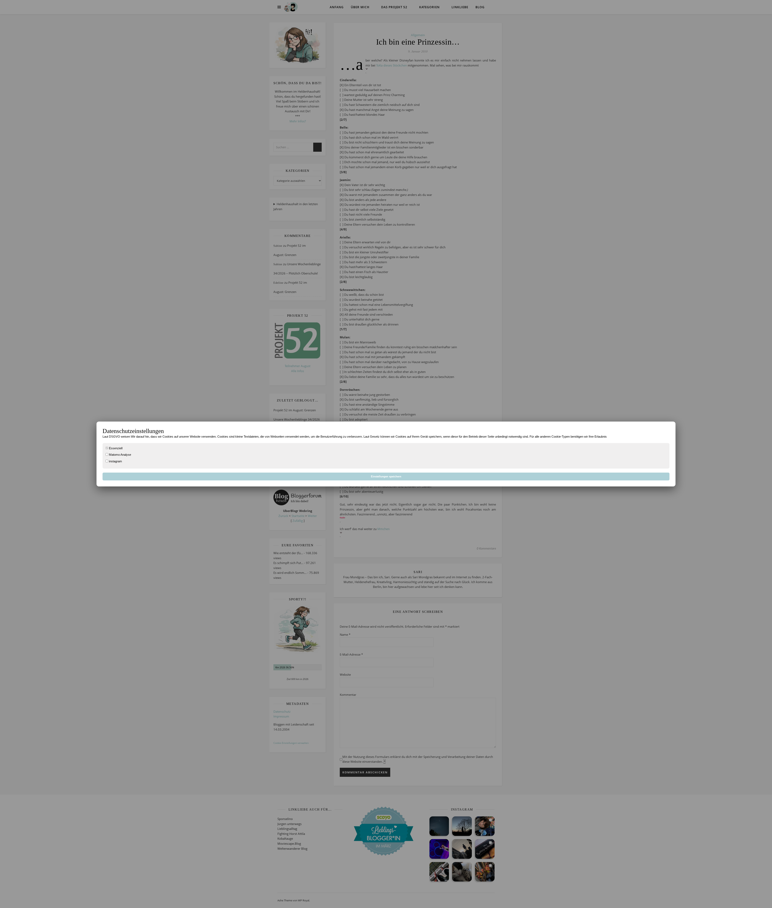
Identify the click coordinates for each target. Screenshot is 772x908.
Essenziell (115, 448)
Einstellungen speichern (386, 476)
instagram (115, 461)
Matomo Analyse (119, 454)
